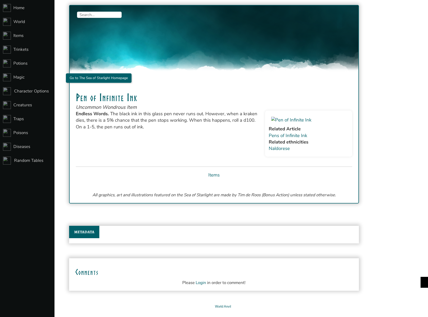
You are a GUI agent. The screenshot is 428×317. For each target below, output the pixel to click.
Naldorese (279, 148)
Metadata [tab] (84, 232)
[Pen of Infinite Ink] (308, 120)
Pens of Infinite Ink (288, 135)
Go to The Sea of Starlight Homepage (99, 78)
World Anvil (223, 306)
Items (214, 175)
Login (201, 283)
